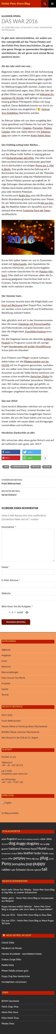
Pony (6, 864)
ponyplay (18, 864)
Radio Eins (25, 195)
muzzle (4, 859)
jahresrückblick (20, 467)
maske (51, 854)
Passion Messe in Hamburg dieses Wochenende (24, 727)
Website (6, 593)
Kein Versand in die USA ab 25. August (20, 738)
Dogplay (27, 128)
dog (12, 843)
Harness (25, 849)
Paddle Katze (8, 965)
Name (6, 567)
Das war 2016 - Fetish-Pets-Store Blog (20, 915)
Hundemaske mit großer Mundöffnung (30, 346)
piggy (37, 859)
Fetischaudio (20, 264)
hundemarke (6, 854)
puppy (39, 863)
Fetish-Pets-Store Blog (16, 3)
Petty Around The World (13, 678)
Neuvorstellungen (10, 672)
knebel (14, 854)
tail (44, 869)
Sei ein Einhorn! (11, 493)
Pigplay (48, 128)
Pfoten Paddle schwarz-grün (15, 971)
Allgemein (7, 16)
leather (29, 853)
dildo (49, 839)
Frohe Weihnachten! (12, 482)
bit (24, 839)
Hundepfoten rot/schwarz (14, 982)
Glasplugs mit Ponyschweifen (34, 324)
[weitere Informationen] (45, 458)
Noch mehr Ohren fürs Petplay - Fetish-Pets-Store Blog (28, 890)
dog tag (42, 844)
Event (4, 661)
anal (4, 839)
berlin (19, 839)
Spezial (17, 16)
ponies (51, 859)
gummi (5, 849)
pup (29, 864)
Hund (41, 848)
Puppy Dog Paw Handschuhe (16, 976)
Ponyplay (38, 128)
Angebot (12, 839)
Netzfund (6, 667)
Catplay (6, 132)
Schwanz (21, 869)
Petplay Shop (8, 1024)
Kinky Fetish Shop (40, 135)
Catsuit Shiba (8, 943)
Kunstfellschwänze (35, 331)
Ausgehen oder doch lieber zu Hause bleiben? (31, 909)
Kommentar (9, 527)
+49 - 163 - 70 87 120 (12, 782)
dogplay (32, 843)
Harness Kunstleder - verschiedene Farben (22, 954)
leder (37, 853)
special (37, 870)
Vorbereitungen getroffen (20, 158)
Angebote (6, 655)
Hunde (50, 849)
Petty (28, 859)
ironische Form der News (36, 210)
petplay (36, 467)
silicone (29, 870)
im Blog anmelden (10, 813)
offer (10, 859)
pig (33, 859)
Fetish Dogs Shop (10, 1007)
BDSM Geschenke (10, 1001)
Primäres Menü (52, 3)
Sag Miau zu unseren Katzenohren (20, 893)
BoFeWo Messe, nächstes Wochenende (20, 732)
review (47, 467)
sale (13, 870)
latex (20, 853)
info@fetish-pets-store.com (15, 774)
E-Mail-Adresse (11, 580)
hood (34, 849)
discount (5, 844)
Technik (5, 695)
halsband (14, 848)
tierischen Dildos (39, 376)
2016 (6, 467)
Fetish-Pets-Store (30, 27)
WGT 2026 (7, 715)
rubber (6, 869)
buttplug (29, 839)
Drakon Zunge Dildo (11, 960)
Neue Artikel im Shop (18, 935)
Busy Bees (47, 915)
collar (43, 839)
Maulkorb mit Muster (12, 948)
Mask (45, 853)
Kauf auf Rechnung (12, 305)
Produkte (6, 684)
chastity (36, 839)
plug (44, 858)
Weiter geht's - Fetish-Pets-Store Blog (19, 898)
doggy (21, 843)
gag (47, 844)
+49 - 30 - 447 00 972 (12, 765)
